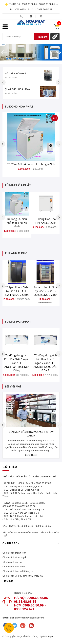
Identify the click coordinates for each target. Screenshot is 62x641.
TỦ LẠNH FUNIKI (16, 253)
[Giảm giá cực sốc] (55, 36)
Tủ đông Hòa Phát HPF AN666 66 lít (45, 221)
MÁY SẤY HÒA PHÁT (16, 73)
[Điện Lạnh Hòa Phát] (31, 22)
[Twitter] (14, 625)
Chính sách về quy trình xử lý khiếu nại (22, 575)
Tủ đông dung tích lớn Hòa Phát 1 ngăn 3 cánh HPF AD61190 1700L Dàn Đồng (16, 363)
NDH (28, 636)
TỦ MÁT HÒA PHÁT (18, 185)
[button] (4, 52)
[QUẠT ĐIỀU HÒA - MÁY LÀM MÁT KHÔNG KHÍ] (48, 91)
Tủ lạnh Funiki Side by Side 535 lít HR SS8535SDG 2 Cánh (45, 291)
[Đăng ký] (41, 17)
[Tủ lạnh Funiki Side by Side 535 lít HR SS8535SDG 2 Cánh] (45, 272)
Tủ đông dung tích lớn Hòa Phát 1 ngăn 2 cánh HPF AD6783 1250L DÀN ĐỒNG (45, 363)
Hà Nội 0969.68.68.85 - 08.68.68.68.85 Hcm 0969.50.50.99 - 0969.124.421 (32, 603)
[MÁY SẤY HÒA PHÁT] (48, 75)
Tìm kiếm (41, 36)
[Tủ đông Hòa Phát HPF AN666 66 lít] (45, 204)
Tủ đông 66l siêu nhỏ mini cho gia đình (31, 164)
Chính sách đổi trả (12, 562)
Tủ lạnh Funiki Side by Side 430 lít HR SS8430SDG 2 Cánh (17, 291)
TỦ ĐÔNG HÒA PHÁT (19, 106)
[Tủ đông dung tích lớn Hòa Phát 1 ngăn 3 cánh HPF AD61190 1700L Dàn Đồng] (16, 340)
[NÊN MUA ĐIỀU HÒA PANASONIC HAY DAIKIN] (31, 410)
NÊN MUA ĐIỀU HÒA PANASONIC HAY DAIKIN (31, 433)
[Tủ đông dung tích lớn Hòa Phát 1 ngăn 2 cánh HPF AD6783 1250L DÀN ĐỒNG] (45, 340)
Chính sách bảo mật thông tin (17, 571)
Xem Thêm (31, 455)
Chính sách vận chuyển (14, 557)
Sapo (50, 636)
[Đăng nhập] (31, 17)
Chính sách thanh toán (14, 552)
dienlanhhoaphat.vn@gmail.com (26, 617)
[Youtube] (31, 625)
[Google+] (22, 625)
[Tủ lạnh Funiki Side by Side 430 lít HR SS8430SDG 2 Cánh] (16, 272)
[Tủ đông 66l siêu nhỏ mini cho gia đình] (31, 137)
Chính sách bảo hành (13, 566)
